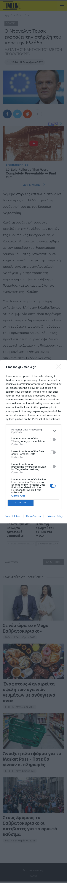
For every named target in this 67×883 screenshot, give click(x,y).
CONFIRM (20, 503)
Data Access (33, 516)
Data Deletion (12, 516)
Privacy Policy (55, 516)
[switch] (53, 439)
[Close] (59, 367)
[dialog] (33, 441)
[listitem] (33, 430)
